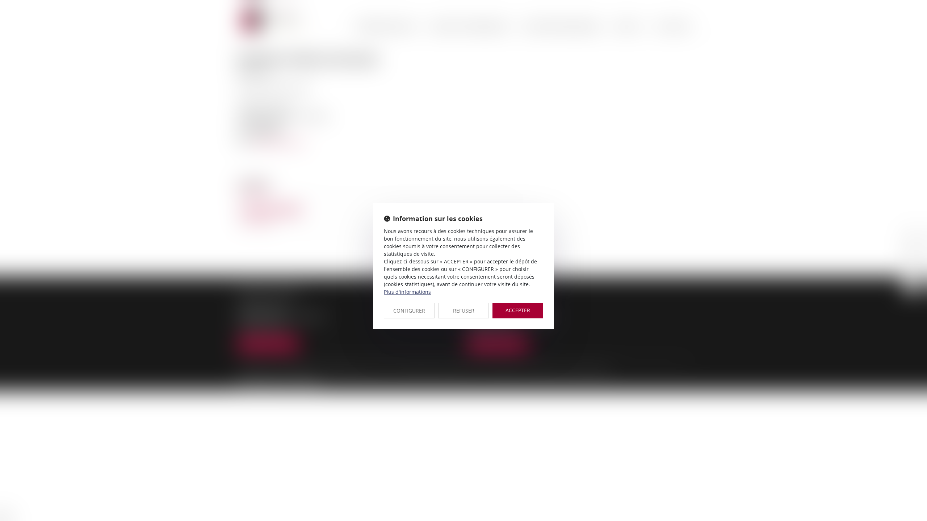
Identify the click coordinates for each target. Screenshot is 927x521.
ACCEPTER (518, 310)
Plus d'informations (407, 291)
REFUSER (463, 310)
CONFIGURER (409, 310)
